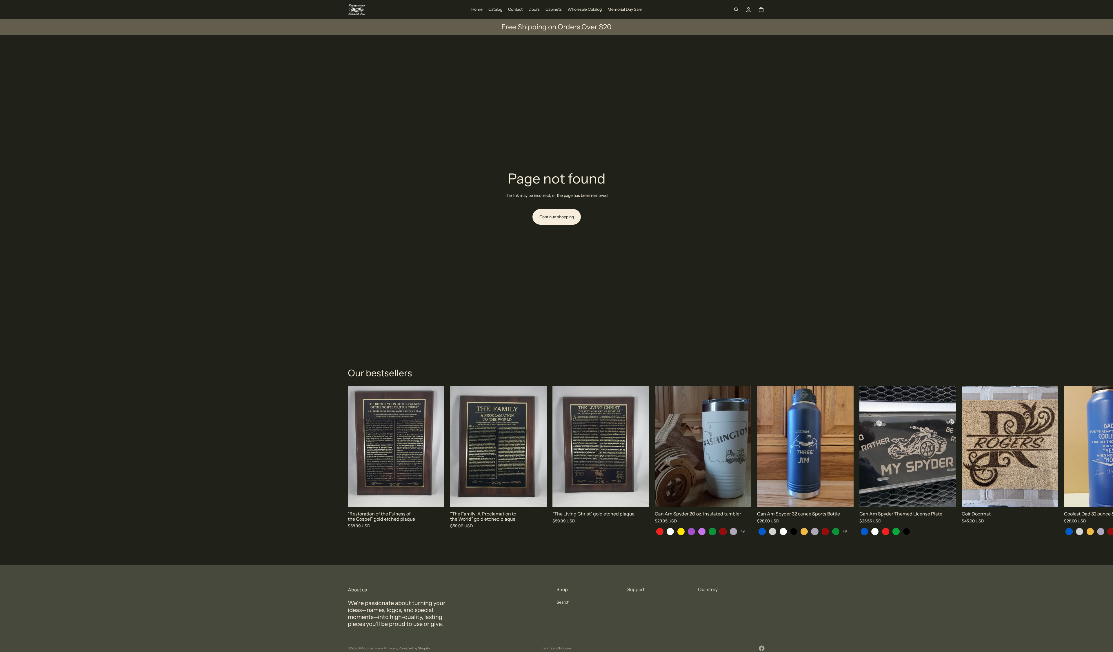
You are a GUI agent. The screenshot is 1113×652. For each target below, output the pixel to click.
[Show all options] (742, 531)
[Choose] (742, 498)
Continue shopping (556, 216)
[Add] (435, 498)
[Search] (736, 9)
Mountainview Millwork (378, 648)
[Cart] (761, 9)
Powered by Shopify (414, 648)
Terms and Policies (557, 648)
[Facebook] (761, 648)
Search (562, 602)
